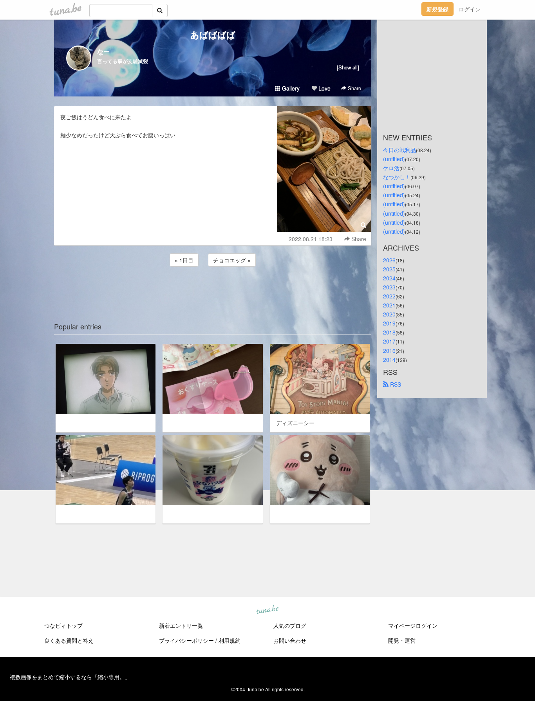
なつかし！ (396, 177)
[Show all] (348, 67)
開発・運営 (402, 640)
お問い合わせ (289, 640)
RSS (395, 384)
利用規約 (229, 640)
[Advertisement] (212, 289)
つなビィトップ (63, 625)
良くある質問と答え (69, 640)
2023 (389, 287)
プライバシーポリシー (186, 640)
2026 (389, 260)
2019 (389, 323)
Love (324, 88)
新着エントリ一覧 (181, 625)
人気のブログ (289, 625)
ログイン (470, 9)
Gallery (290, 88)
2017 (389, 341)
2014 (389, 359)
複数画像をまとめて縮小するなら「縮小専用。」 (70, 677)
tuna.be (267, 610)
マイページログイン (412, 625)
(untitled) (394, 159)
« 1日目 (184, 260)
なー (103, 51)
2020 (389, 314)
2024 (389, 278)
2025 (389, 269)
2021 (389, 305)
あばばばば (212, 34)
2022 (389, 296)
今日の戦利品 (399, 150)
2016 (389, 350)
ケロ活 (391, 168)
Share (353, 88)
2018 (389, 332)
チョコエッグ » (232, 260)
